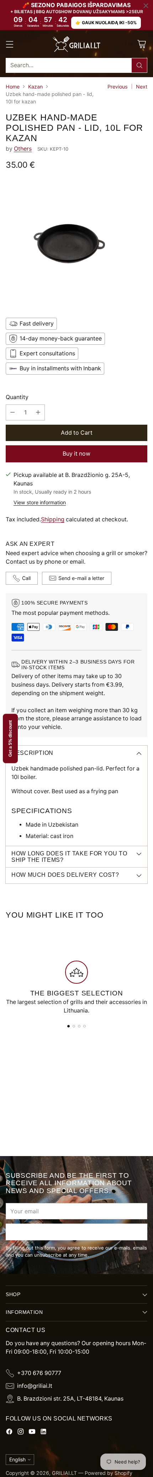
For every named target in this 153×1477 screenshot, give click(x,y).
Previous (117, 87)
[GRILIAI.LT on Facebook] (9, 1432)
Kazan (35, 87)
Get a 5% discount (10, 738)
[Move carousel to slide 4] (84, 1026)
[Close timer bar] (146, 6)
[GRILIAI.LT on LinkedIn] (43, 1432)
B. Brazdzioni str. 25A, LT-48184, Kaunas (70, 1398)
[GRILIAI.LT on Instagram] (20, 1432)
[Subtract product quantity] (12, 412)
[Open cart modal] (141, 44)
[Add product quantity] (38, 412)
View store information (40, 502)
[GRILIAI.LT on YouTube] (32, 1432)
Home (13, 87)
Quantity (17, 397)
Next (141, 87)
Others (23, 148)
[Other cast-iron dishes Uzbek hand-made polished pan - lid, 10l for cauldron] (76, 243)
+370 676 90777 (39, 1373)
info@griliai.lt (34, 1385)
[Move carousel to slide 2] (74, 1026)
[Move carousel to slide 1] (68, 1026)
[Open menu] (9, 44)
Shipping (52, 519)
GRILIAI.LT (64, 1473)
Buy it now (76, 453)
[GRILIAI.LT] (76, 44)
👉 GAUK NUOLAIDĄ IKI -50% (106, 22)
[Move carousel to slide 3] (79, 1026)
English (17, 1459)
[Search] (139, 65)
